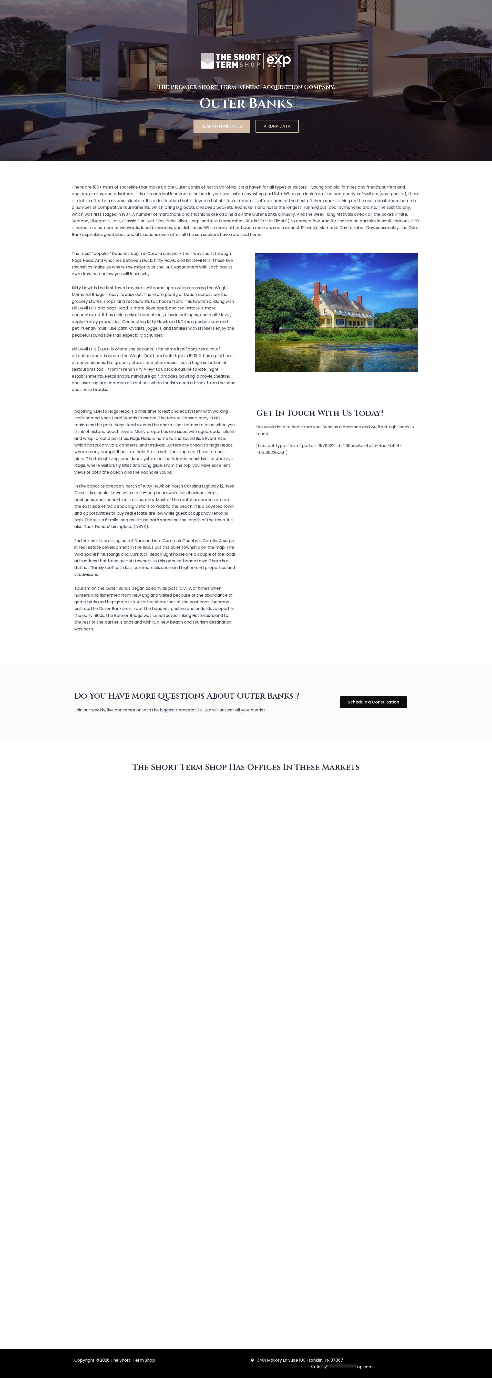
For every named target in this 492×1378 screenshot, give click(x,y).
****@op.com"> (312, 1367)
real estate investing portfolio (252, 194)
